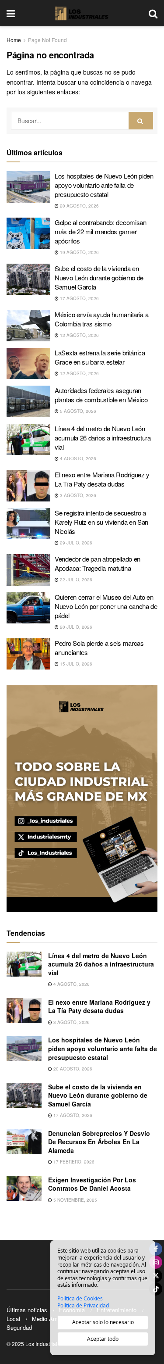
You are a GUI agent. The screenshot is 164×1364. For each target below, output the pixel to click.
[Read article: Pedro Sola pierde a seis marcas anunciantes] (28, 654)
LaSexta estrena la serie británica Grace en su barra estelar (100, 357)
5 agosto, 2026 (77, 411)
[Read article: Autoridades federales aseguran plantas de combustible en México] (28, 401)
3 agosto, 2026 (77, 495)
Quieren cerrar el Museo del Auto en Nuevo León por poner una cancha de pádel (106, 606)
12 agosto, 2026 (79, 335)
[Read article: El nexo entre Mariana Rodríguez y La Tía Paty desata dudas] (28, 485)
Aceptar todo (103, 1339)
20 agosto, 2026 (79, 206)
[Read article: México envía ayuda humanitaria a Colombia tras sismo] (28, 325)
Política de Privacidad (83, 1305)
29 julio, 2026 (75, 543)
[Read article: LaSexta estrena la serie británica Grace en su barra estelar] (28, 363)
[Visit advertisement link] (82, 798)
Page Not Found (47, 39)
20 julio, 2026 (75, 627)
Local (13, 1318)
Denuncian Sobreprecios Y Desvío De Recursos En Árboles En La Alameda (99, 1142)
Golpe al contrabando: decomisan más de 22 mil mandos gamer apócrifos (101, 231)
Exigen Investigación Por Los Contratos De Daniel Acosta (92, 1184)
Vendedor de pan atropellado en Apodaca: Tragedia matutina (97, 563)
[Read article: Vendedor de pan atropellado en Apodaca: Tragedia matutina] (28, 570)
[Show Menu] (11, 13)
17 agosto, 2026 (79, 298)
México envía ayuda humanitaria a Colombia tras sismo (101, 319)
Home (14, 39)
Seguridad (19, 1327)
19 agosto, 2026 (79, 252)
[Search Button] (153, 13)
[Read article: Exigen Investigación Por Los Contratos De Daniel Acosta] (24, 1188)
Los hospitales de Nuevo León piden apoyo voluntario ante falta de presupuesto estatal (104, 185)
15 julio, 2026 (75, 664)
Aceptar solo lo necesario (103, 1322)
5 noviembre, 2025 (74, 1200)
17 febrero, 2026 (73, 1162)
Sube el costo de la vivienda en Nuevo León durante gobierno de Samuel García (99, 277)
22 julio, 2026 (75, 579)
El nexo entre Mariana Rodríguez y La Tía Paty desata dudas (102, 479)
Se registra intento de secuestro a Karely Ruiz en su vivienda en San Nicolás (101, 522)
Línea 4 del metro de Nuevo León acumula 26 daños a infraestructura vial (103, 437)
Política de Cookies (80, 1298)
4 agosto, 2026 (77, 458)
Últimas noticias (27, 1310)
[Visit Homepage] (82, 13)
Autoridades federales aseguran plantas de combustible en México (101, 395)
